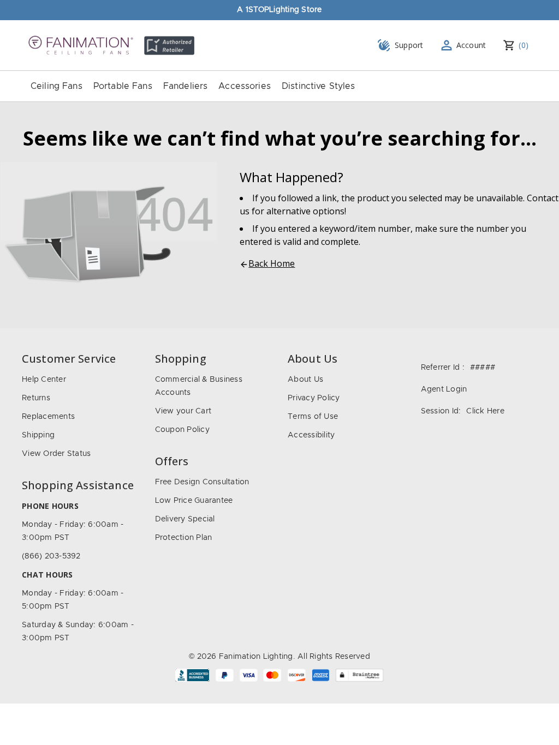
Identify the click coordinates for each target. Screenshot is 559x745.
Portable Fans (122, 86)
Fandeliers (185, 86)
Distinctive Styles (318, 86)
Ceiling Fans (56, 86)
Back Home (271, 263)
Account (471, 45)
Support (409, 45)
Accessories (244, 86)
